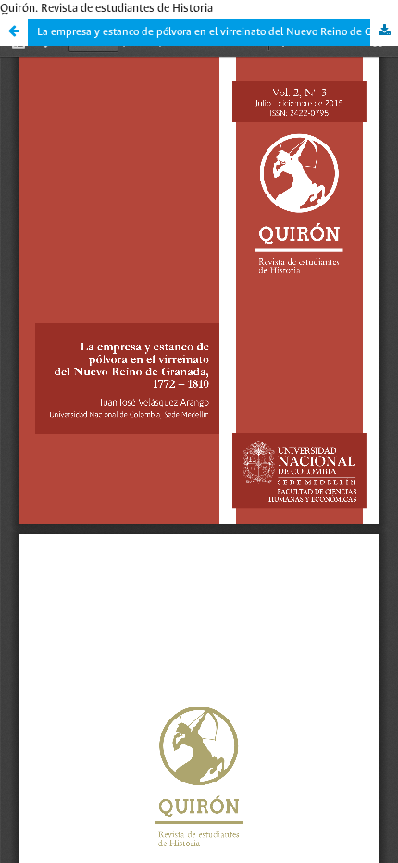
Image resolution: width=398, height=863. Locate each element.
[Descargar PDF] (384, 32)
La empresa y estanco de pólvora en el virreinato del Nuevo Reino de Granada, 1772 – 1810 (217, 32)
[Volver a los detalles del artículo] (14, 32)
